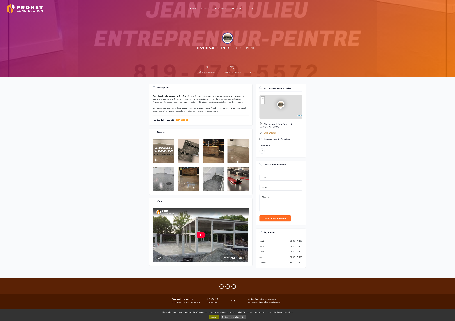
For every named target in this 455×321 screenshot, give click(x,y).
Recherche (205, 8)
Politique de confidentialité (233, 317)
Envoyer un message (275, 218)
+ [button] (263, 98)
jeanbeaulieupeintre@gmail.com (277, 139)
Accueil (193, 8)
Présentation (220, 8)
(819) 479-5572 (270, 133)
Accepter (214, 317)
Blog (233, 301)
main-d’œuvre (237, 8)
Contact (251, 8)
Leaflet (300, 115)
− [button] (263, 101)
